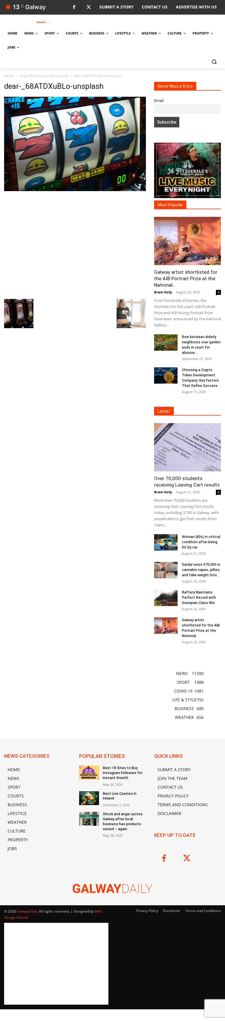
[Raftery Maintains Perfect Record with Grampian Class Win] (166, 598)
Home (9, 75)
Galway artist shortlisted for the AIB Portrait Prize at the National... (185, 278)
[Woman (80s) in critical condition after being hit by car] (166, 542)
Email (158, 100)
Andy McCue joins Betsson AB (44, 75)
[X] (88, 7)
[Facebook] (74, 7)
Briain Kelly (163, 292)
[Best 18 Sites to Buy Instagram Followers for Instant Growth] (89, 773)
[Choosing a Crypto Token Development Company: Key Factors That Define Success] (166, 375)
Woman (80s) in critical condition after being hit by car (201, 542)
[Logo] (44, 22)
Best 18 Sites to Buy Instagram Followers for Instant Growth (122, 773)
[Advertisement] (75, 244)
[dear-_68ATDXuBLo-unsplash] (75, 189)
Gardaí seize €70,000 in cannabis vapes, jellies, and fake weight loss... (201, 570)
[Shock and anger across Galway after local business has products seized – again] (89, 819)
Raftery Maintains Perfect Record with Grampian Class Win (199, 597)
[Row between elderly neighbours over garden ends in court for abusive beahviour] (166, 342)
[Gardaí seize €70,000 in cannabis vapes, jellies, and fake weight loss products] (166, 570)
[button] (214, 61)
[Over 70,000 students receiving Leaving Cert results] (187, 447)
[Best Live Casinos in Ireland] (89, 798)
